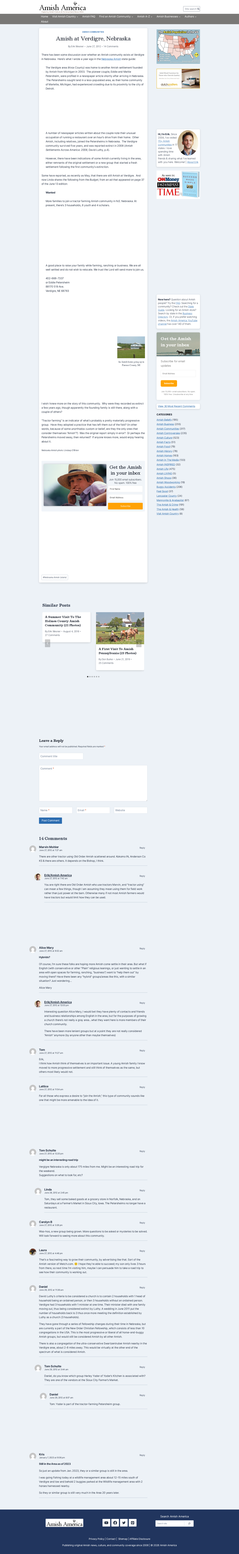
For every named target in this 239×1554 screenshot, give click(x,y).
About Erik (192, 162)
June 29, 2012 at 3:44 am (56, 1369)
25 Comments (106, 663)
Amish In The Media (168, 459)
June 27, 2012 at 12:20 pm (51, 1153)
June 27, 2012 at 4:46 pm (51, 1253)
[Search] (189, 1523)
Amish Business (165, 424)
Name (45, 810)
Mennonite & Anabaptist (170, 500)
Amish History (164, 451)
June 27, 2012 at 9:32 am (51, 951)
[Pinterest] (132, 1523)
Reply (142, 847)
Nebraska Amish (111, 59)
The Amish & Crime (167, 504)
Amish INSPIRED (166, 464)
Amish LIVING (164, 473)
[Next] (138, 643)
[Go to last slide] (47, 643)
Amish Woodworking (168, 482)
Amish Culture (164, 437)
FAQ (178, 303)
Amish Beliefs (164, 419)
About (44, 21)
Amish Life (162, 468)
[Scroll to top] (232, 1542)
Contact (110, 1538)
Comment (47, 768)
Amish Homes (164, 455)
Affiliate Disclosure (139, 1538)
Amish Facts (163, 442)
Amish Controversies (168, 433)
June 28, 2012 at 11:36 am (51, 1290)
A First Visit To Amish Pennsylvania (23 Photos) (117, 651)
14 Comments (111, 46)
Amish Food (163, 446)
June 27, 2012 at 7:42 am (56, 878)
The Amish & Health (168, 509)
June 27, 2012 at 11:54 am (51, 1089)
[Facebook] (115, 1523)
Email (82, 810)
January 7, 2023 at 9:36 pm (52, 1457)
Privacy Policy (96, 1538)
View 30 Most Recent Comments (176, 406)
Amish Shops (164, 477)
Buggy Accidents (166, 486)
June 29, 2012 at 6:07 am (61, 1397)
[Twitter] (124, 1523)
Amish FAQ (88, 16)
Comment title (48, 756)
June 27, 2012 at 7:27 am (50, 850)
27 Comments (52, 635)
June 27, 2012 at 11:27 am (51, 1053)
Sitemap (122, 1538)
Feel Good (162, 491)
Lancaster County (167, 495)
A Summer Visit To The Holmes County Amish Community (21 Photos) (63, 621)
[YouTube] (106, 1523)
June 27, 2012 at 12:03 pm (56, 1005)
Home (44, 16)
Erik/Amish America (58, 875)
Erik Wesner (77, 46)
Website (120, 810)
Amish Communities (93, 32)
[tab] (87, 676)
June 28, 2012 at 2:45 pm (56, 1192)
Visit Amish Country (168, 513)
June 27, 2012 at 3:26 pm (51, 1225)
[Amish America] (62, 7)
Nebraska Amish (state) (55, 577)
